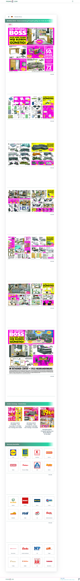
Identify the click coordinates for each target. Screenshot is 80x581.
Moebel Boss (18, 17)
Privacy (73, 579)
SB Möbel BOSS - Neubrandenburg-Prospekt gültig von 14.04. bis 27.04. (28, 21)
